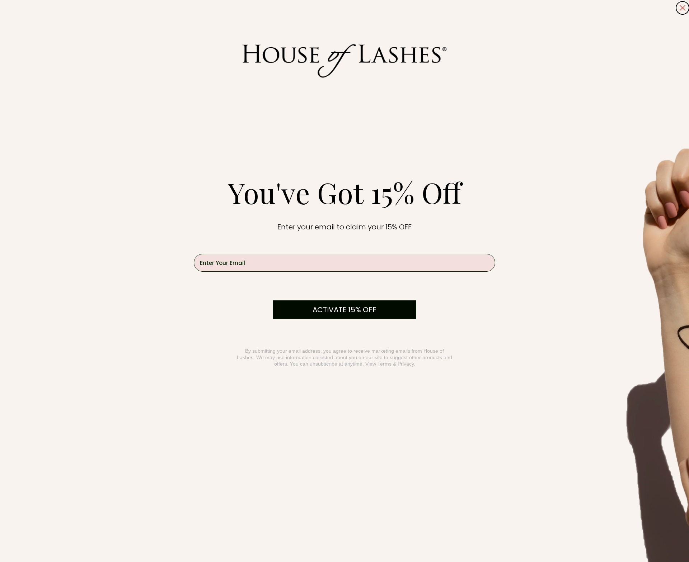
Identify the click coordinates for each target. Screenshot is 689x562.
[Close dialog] (682, 7)
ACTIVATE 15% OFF (344, 310)
